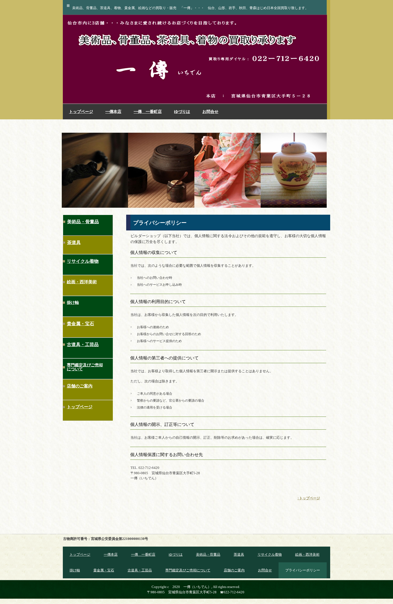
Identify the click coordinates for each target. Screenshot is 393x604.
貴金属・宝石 (80, 323)
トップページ (81, 111)
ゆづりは (182, 111)
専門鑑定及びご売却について (85, 367)
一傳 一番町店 (148, 111)
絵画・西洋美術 (82, 282)
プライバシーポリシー (302, 570)
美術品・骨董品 (83, 221)
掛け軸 (73, 302)
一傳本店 (113, 111)
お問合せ (210, 111)
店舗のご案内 (80, 386)
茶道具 (74, 242)
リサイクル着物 (83, 261)
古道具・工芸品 (83, 344)
